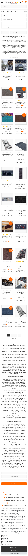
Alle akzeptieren (14, 547)
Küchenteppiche (13, 351)
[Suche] (25, 6)
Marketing (5, 538)
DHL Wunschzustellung (8, 541)
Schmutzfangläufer (21, 427)
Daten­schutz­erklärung (14, 533)
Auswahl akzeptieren (14, 553)
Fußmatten (4, 351)
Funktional (5, 543)
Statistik (5, 537)
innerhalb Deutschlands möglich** (15, 505)
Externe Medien (6, 540)
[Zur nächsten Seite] (19, 335)
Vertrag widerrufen (14, 484)
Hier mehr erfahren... (14, 57)
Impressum (19, 530)
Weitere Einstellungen (6, 544)
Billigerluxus (7, 448)
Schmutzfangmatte (7, 393)
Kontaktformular (22, 454)
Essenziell (5, 535)
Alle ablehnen (14, 550)
